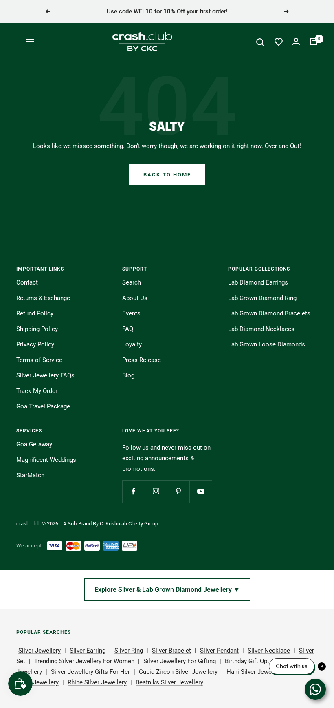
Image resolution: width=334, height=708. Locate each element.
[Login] (296, 41)
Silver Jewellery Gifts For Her (90, 671)
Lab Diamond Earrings (258, 282)
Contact (27, 282)
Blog (128, 375)
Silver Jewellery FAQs (45, 375)
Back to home (167, 175)
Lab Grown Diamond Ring (262, 298)
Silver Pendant (219, 650)
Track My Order (36, 391)
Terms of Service (39, 360)
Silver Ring (128, 650)
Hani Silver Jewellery (254, 671)
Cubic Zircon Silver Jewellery (178, 671)
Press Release (141, 360)
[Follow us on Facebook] (133, 491)
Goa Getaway (34, 444)
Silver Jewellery (39, 650)
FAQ (127, 329)
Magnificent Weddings (46, 459)
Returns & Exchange (43, 298)
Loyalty (132, 344)
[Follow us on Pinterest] (178, 491)
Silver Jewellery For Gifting (179, 661)
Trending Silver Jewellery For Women (84, 661)
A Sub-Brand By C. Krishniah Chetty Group (110, 524)
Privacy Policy (35, 344)
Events (131, 313)
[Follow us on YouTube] (200, 491)
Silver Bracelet (171, 650)
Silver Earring (87, 650)
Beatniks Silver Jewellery (169, 682)
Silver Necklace (269, 650)
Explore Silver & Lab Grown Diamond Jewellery (167, 589)
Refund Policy (34, 313)
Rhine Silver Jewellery (97, 682)
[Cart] (314, 41)
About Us (134, 298)
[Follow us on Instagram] (156, 491)
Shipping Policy (37, 329)
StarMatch (30, 475)
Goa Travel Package (43, 406)
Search (131, 282)
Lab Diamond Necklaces (261, 329)
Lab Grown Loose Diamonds (266, 344)
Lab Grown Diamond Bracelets (269, 313)
